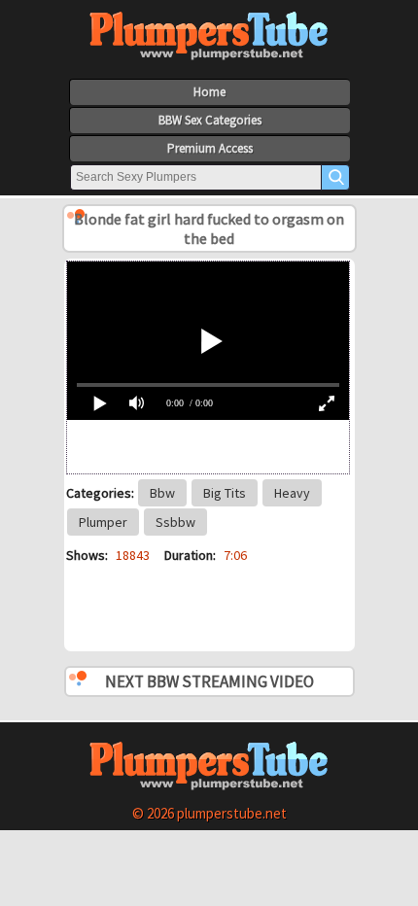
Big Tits (224, 493)
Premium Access (210, 148)
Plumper (103, 522)
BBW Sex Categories (209, 120)
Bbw (162, 493)
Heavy (292, 493)
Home (209, 92)
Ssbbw (175, 522)
